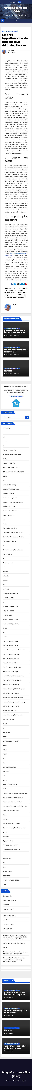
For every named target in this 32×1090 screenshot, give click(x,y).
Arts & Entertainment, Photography (13, 471)
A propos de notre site (9, 450)
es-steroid (6, 589)
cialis (4, 524)
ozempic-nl (6, 771)
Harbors (8, 371)
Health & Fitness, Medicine (11, 658)
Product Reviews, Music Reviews (13, 797)
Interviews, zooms (8, 719)
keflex (4, 736)
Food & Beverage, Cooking (11, 623)
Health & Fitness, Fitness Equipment (14, 650)
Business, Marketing (9, 506)
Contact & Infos (7, 896)
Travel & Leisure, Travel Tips (11, 849)
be (3, 480)
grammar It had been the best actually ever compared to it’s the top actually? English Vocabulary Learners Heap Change (15, 937)
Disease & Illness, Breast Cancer (13, 550)
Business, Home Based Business (13, 502)
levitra (5, 745)
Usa (4, 867)
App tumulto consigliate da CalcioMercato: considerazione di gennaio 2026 (15, 1049)
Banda (5, 476)
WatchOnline (7, 875)
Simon (12, 50)
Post (4, 789)
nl (3, 758)
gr (3, 632)
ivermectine (6, 732)
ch (3, 519)
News (4, 754)
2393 (4, 441)
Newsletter (6, 904)
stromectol (6, 836)
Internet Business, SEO (10, 710)
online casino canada (9, 767)
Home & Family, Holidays (10, 671)
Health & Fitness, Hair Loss (11, 654)
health (5, 637)
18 (3, 437)
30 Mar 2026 (9, 997)
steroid (5, 832)
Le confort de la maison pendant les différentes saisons (22, 292)
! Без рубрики (7, 428)
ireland (5, 723)
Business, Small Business (11, 511)
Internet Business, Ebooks (11, 693)
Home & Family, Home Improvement (13, 676)
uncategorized (7, 858)
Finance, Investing (8, 610)
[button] (29, 20)
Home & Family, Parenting (11, 684)
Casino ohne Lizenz (9, 515)
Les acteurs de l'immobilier (11, 741)
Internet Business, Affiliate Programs (14, 689)
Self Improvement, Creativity (11, 823)
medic (5, 749)
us (3, 862)
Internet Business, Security (11, 706)
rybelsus (5, 819)
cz (3, 545)
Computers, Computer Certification (13, 537)
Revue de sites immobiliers (11, 810)
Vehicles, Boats (7, 871)
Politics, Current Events (10, 784)
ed (3, 558)
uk (3, 854)
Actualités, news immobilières (10, 31)
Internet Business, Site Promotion (13, 715)
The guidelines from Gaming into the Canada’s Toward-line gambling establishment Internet (14, 959)
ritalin (4, 815)
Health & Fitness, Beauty (10, 641)
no (3, 762)
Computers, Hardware (9, 541)
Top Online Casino (8, 841)
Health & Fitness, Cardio (10, 645)
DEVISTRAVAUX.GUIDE (16, 396)
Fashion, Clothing (8, 597)
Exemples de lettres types (10, 593)
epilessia (5, 580)
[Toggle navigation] (16, 20)
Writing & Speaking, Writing (11, 880)
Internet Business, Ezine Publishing (13, 697)
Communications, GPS (10, 528)
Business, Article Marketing (11, 489)
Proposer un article (8, 909)
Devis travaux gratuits (9, 900)
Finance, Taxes (7, 615)
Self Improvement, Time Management (14, 828)
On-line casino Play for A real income (16, 351)
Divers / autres (7, 554)
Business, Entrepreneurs (10, 498)
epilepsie (5, 576)
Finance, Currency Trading (11, 606)
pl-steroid (6, 780)
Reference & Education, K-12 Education (15, 806)
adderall (5, 458)
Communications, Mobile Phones (13, 532)
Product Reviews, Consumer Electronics (15, 793)
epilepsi (5, 571)
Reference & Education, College (12, 802)
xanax (5, 884)
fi (3, 602)
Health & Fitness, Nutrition (11, 663)
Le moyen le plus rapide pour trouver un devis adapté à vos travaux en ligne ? (11, 292)
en (3, 567)
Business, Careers (8, 493)
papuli (17, 335)
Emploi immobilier (8, 563)
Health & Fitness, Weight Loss (12, 667)
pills (4, 776)
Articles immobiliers (9, 463)
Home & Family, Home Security (12, 680)
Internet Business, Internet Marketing (14, 702)
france (5, 628)
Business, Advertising (9, 485)
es (3, 584)
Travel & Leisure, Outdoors (11, 845)
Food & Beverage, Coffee (10, 619)
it (3, 728)
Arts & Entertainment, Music (11, 467)
